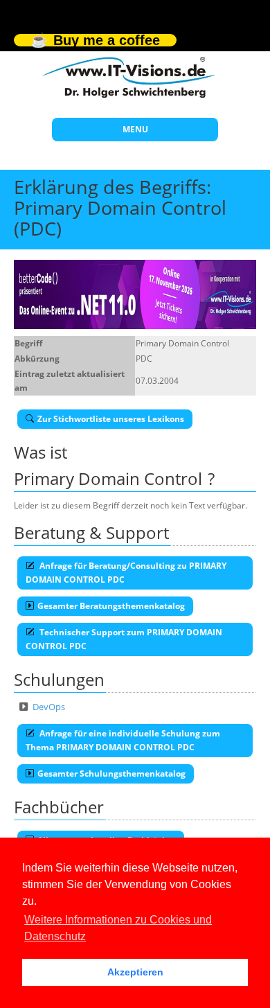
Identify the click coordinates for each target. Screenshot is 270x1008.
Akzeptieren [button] (135, 972)
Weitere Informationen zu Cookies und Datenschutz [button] (118, 928)
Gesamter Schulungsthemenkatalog (111, 773)
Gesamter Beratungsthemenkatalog (111, 606)
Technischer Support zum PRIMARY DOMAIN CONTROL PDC (124, 639)
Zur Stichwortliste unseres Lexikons (110, 419)
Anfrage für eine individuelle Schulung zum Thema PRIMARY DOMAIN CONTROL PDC (123, 740)
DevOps (49, 706)
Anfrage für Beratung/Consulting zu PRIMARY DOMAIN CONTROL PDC (126, 572)
